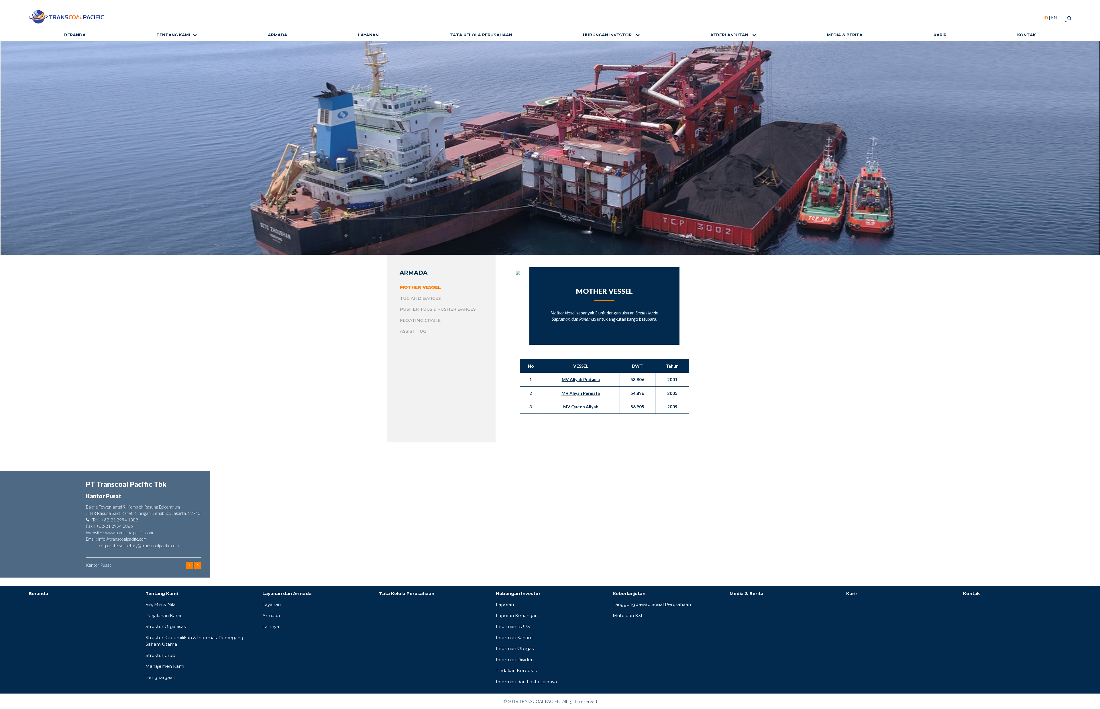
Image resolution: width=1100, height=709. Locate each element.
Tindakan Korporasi (516, 670)
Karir (940, 35)
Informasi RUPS (513, 626)
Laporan (505, 604)
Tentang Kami (173, 35)
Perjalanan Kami (163, 615)
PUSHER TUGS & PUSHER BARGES (438, 309)
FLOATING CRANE (420, 320)
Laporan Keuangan (517, 615)
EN (1054, 17)
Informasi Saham (514, 637)
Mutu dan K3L (628, 615)
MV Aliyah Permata (580, 393)
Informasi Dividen (515, 659)
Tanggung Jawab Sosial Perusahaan (652, 604)
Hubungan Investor (608, 35)
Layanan (368, 35)
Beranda (75, 35)
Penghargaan (160, 677)
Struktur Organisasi (166, 626)
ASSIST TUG (413, 331)
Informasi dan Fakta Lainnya (526, 681)
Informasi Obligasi (515, 648)
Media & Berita (845, 35)
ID (1046, 17)
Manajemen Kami (165, 666)
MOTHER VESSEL (420, 287)
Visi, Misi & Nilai (161, 604)
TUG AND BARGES (420, 298)
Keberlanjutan (730, 35)
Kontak (1026, 35)
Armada (277, 35)
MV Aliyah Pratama (581, 379)
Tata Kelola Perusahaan (481, 35)
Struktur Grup (160, 655)
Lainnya (270, 626)
